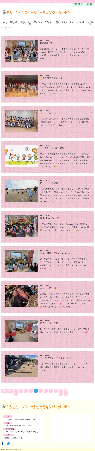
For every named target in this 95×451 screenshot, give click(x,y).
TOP (1, 27)
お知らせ (64, 23)
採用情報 (89, 4)
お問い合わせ (78, 4)
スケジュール (49, 23)
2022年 (6, 27)
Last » (66, 392)
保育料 (30, 23)
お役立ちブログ (80, 23)
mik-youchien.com (6, 449)
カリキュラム (38, 23)
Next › (61, 392)
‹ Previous (16, 392)
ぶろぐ (71, 23)
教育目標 (22, 23)
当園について (14, 23)
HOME (4, 23)
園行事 (57, 23)
